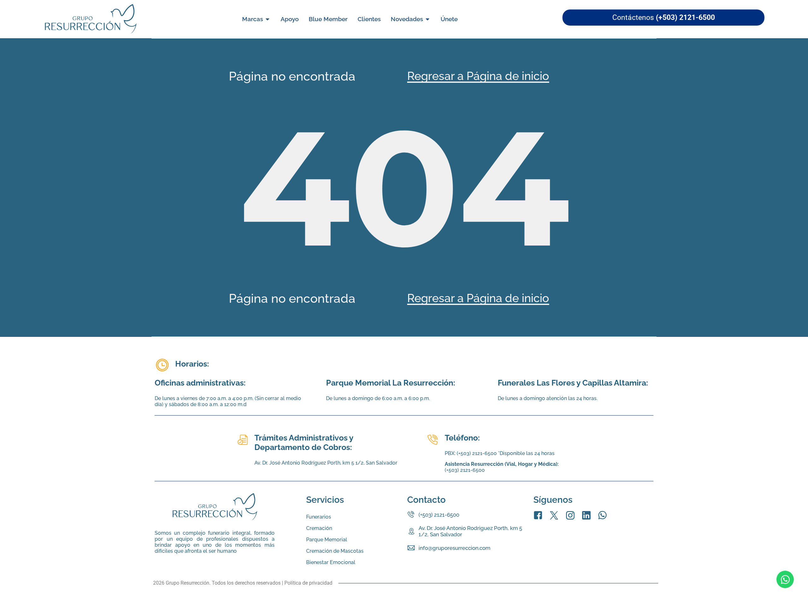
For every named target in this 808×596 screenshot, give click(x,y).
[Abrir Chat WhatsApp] (785, 579)
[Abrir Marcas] (267, 19)
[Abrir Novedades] (428, 19)
